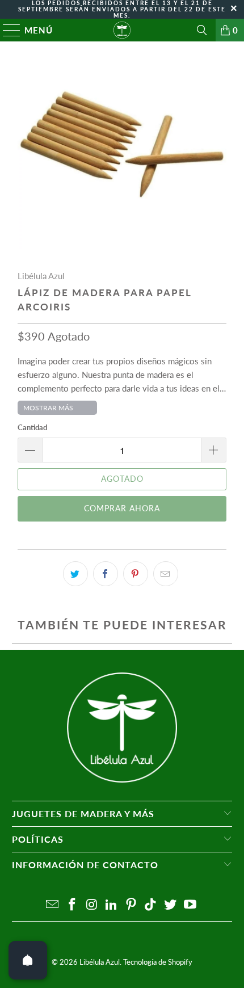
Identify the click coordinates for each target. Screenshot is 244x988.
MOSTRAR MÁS (48, 407)
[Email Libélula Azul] (52, 904)
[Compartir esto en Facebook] (105, 573)
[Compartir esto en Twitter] (75, 573)
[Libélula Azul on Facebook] (72, 904)
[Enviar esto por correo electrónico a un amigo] (165, 573)
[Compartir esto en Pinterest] (135, 573)
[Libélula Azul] (122, 30)
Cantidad (32, 427)
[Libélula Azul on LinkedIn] (111, 904)
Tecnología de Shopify (157, 961)
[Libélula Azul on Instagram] (91, 904)
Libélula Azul (41, 276)
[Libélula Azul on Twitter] (170, 904)
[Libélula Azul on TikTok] (150, 904)
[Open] (28, 960)
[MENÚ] (6, 30)
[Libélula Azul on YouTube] (190, 904)
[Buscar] (202, 30)
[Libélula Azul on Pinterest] (131, 904)
